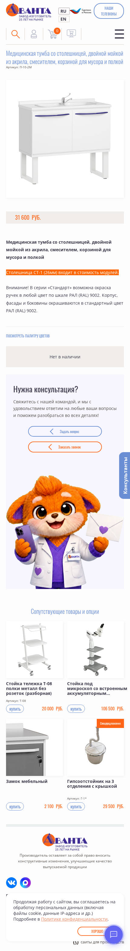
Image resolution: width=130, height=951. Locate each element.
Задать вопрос (69, 431)
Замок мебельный (26, 781)
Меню (119, 34)
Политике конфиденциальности (74, 919)
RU (63, 11)
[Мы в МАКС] (25, 882)
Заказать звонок (69, 446)
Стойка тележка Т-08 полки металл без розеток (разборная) (29, 688)
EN (63, 19)
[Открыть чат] (114, 935)
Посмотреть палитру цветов (28, 335)
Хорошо (97, 931)
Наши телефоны (109, 10)
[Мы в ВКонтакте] (11, 882)
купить (15, 708)
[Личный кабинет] (33, 34)
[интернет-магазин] (71, 33)
